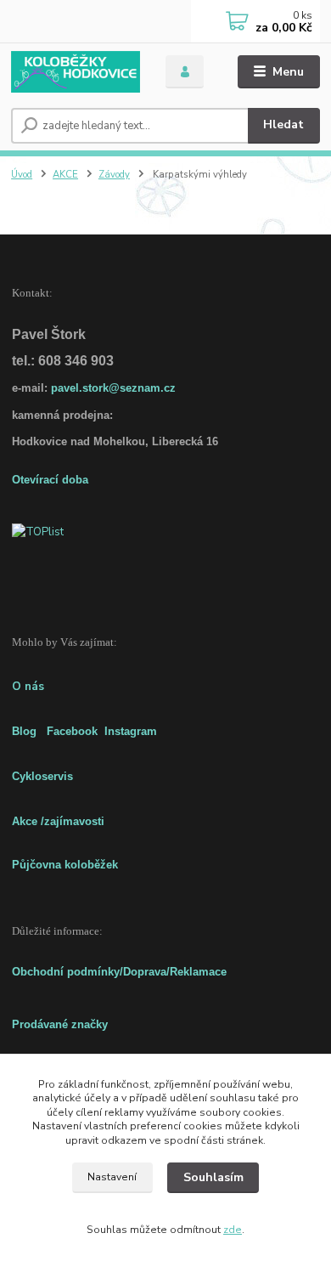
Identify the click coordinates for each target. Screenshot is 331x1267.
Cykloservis (42, 776)
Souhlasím (213, 1177)
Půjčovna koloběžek (65, 864)
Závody (114, 174)
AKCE (65, 174)
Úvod (21, 174)
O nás (28, 686)
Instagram (130, 731)
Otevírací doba (50, 479)
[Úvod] (75, 72)
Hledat (283, 124)
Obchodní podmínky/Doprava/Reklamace (119, 971)
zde (232, 1229)
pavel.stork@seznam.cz (113, 388)
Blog (24, 731)
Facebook (72, 731)
